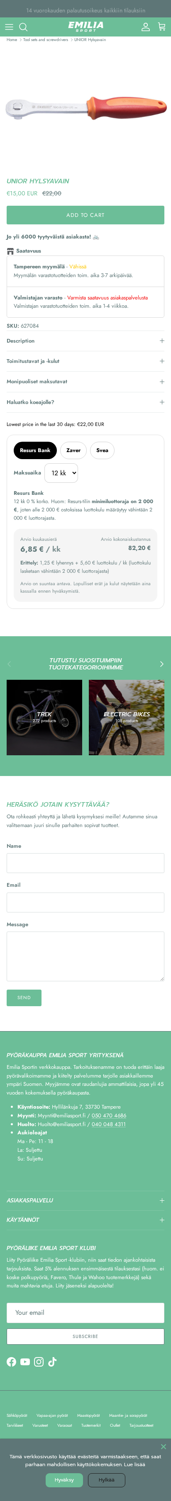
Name (14, 846)
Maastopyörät (88, 1415)
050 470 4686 (109, 1115)
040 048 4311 (109, 1124)
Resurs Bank (35, 450)
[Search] (27, 27)
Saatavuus (28, 251)
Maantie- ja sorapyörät (128, 1415)
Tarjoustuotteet (141, 1425)
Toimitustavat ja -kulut (33, 361)
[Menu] (9, 27)
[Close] (163, 1446)
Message (17, 924)
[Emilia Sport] (85, 27)
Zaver (73, 450)
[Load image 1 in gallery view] (85, 109)
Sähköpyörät (17, 1415)
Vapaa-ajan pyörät (52, 1415)
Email (13, 885)
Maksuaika (27, 473)
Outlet (115, 1425)
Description (20, 341)
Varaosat (64, 1425)
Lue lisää (134, 1464)
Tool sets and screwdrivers (45, 39)
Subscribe (85, 1336)
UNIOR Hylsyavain (90, 39)
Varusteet (40, 1425)
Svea (102, 450)
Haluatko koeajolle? (30, 402)
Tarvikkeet (15, 1425)
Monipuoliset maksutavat (37, 381)
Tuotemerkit (90, 1425)
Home (12, 39)
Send (24, 997)
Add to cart (85, 215)
